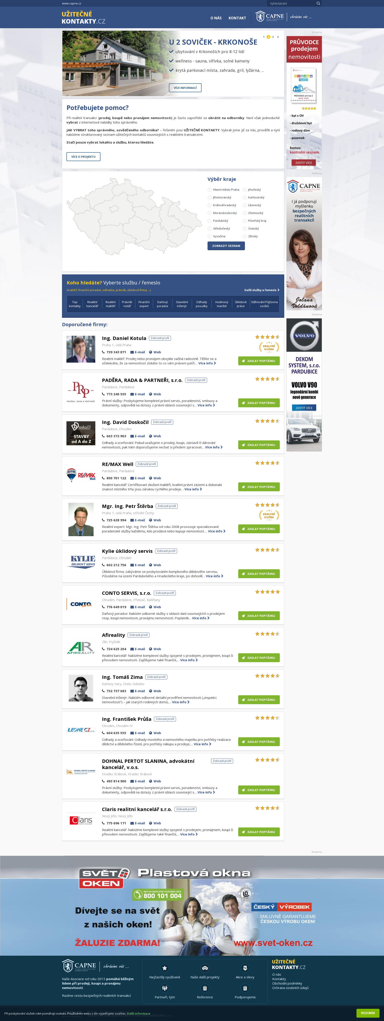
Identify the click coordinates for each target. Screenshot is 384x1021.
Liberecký (254, 205)
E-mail (140, 352)
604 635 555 (116, 733)
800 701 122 (116, 478)
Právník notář (127, 304)
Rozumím (368, 1013)
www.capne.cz (71, 3)
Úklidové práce (241, 304)
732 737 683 (116, 691)
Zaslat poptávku (261, 361)
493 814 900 (116, 781)
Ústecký (253, 228)
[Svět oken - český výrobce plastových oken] (192, 906)
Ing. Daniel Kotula (124, 338)
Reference (205, 997)
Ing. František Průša (127, 718)
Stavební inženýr (182, 304)
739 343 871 (116, 352)
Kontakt (237, 18)
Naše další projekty (205, 977)
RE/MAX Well (117, 464)
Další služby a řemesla (260, 290)
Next (277, 89)
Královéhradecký (224, 205)
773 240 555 (116, 394)
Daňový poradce (162, 304)
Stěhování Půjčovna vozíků (264, 304)
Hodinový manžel (221, 304)
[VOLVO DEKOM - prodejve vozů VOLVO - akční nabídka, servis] (304, 385)
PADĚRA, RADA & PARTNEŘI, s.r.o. (142, 380)
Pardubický (220, 221)
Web (157, 352)
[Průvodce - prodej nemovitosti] (304, 102)
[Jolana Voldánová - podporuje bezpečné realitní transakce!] (304, 243)
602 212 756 (116, 565)
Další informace (138, 1013)
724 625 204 (116, 649)
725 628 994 (116, 520)
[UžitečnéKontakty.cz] (90, 18)
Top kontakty (75, 304)
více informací (185, 88)
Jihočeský (254, 190)
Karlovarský (256, 197)
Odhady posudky (202, 304)
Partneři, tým (165, 997)
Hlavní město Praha (226, 190)
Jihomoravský (222, 197)
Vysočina (219, 236)
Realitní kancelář (92, 304)
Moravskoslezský (225, 213)
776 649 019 (116, 607)
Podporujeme (245, 997)
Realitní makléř (111, 304)
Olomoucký (255, 213)
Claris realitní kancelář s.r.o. (137, 809)
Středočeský (221, 228)
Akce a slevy (245, 977)
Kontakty (279, 979)
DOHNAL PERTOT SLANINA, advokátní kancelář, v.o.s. (148, 763)
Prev (270, 89)
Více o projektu (83, 157)
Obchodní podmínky (287, 983)
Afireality (113, 634)
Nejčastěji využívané (164, 977)
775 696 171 (116, 823)
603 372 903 (116, 436)
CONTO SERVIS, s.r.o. (126, 592)
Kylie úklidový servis (127, 550)
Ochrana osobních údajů (290, 987)
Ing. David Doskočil (125, 422)
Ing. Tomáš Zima (122, 676)
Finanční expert (144, 304)
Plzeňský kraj (257, 221)
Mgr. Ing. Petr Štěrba (127, 506)
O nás (216, 18)
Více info (206, 363)
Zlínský (253, 236)
